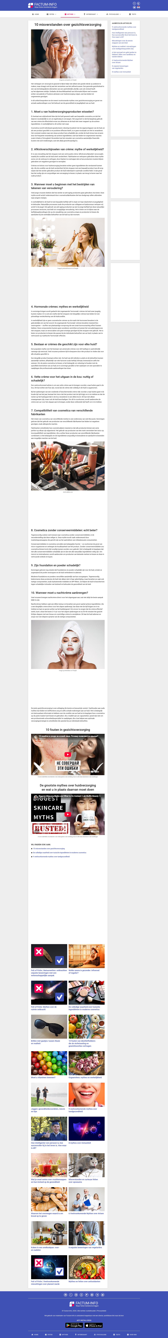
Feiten (51, 14)
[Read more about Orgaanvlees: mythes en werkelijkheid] (87, 1063)
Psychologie (114, 14)
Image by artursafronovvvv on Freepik (67, 268)
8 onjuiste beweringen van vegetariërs (120, 67)
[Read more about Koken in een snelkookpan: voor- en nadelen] (49, 1233)
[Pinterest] (76, 1294)
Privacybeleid (101, 1311)
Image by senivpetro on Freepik (67, 80)
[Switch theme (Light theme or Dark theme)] (138, 3)
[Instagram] (92, 1294)
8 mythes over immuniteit (121, 72)
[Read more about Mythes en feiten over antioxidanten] (87, 1267)
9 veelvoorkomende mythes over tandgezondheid (51, 857)
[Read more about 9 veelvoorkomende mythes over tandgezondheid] (87, 1095)
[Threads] (81, 1294)
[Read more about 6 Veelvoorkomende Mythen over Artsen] (87, 1199)
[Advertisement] (68, 285)
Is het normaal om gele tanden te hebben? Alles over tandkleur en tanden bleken (124, 54)
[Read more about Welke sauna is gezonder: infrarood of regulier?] (87, 956)
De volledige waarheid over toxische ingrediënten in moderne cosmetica (59, 853)
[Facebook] (65, 1294)
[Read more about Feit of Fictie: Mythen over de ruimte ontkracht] (49, 993)
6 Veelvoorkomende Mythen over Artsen (122, 61)
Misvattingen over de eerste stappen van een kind (122, 42)
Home (37, 14)
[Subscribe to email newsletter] (134, 7)
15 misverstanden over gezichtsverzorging (49, 849)
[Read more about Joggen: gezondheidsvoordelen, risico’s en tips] (49, 1095)
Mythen (70, 14)
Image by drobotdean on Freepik (68, 670)
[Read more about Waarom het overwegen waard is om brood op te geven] (49, 1199)
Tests (134, 14)
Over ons (133, 1335)
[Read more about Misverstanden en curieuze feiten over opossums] (87, 1165)
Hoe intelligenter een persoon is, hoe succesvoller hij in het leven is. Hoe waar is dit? (124, 35)
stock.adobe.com (68, 492)
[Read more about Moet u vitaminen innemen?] (49, 1063)
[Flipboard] (86, 1294)
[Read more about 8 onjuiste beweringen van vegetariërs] (87, 1233)
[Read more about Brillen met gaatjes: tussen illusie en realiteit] (49, 1027)
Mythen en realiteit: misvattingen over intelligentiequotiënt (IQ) (124, 47)
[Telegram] (97, 1294)
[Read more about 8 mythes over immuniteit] (87, 1129)
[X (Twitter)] (70, 1294)
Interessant (91, 14)
